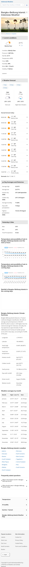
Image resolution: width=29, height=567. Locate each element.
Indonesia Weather (7, 1)
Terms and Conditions (21, 546)
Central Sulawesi (20, 462)
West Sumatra (20, 456)
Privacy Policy (19, 540)
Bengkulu (4, 464)
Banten (4, 456)
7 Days (5, 85)
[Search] (22, 4)
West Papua (5, 462)
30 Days (5, 87)
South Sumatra (20, 467)
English (5, 554)
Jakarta (4, 451)
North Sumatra (20, 454)
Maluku (4, 467)
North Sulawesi (6, 470)
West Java (19, 451)
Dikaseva (8, 33)
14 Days (18, 85)
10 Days (12, 85)
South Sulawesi (6, 459)
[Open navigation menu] (27, 5)
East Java (4, 454)
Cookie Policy (19, 543)
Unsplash (14, 33)
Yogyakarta (19, 459)
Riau (17, 464)
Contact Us (18, 537)
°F (21, 45)
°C (19, 45)
